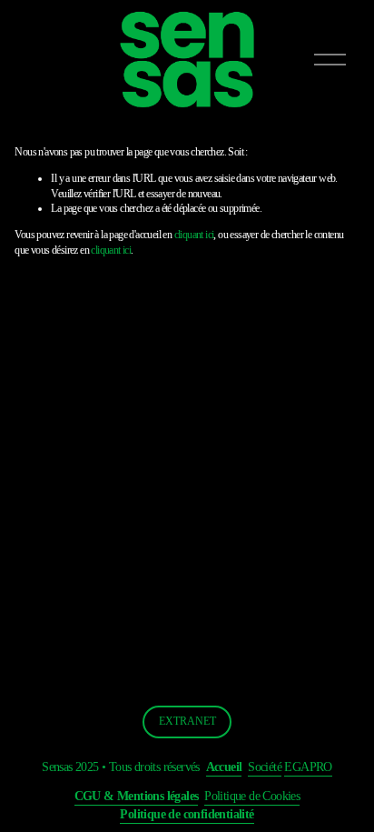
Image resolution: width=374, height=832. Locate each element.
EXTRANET (187, 721)
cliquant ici (194, 234)
